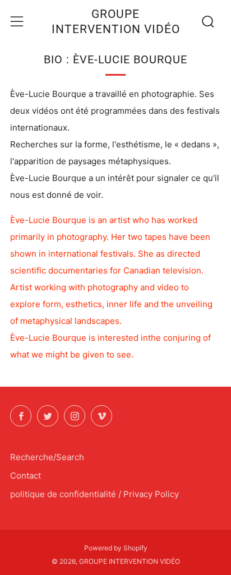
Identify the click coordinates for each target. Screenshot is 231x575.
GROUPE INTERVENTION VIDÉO (116, 21)
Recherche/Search (47, 457)
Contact (25, 475)
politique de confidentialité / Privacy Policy (94, 494)
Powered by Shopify (115, 548)
